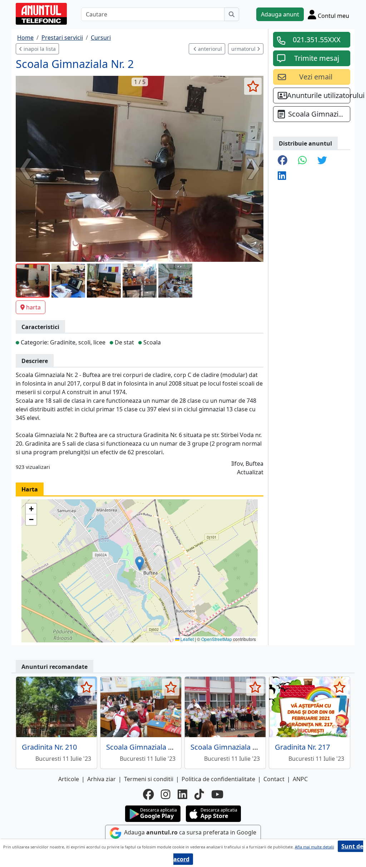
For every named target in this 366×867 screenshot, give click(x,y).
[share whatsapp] (302, 160)
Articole (68, 779)
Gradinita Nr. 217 (302, 747)
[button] (139, 563)
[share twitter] (322, 160)
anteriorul (209, 48)
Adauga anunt (280, 14)
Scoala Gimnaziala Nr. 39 (146, 747)
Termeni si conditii (148, 779)
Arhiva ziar (101, 779)
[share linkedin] (282, 176)
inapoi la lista (39, 48)
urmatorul (244, 48)
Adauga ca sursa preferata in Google (189, 832)
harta (33, 307)
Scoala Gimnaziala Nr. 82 (231, 747)
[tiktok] (199, 794)
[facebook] (148, 794)
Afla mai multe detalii (314, 846)
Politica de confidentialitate (218, 779)
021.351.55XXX (317, 39)
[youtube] (217, 794)
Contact (274, 779)
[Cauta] (231, 14)
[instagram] (165, 794)
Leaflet (186, 639)
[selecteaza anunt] (253, 86)
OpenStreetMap (216, 639)
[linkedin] (182, 794)
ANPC (300, 779)
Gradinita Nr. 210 (49, 747)
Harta (29, 489)
